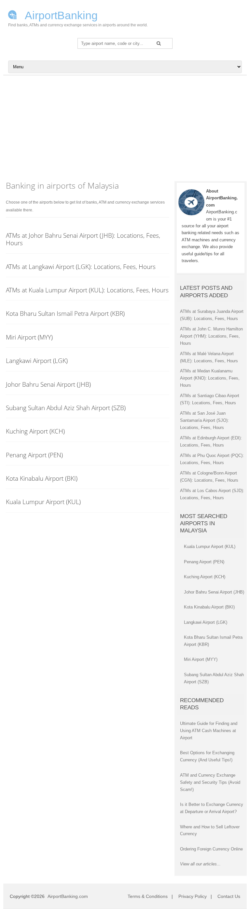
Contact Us (228, 896)
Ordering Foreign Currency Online (211, 849)
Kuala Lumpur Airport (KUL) (43, 501)
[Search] (158, 43)
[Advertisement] (125, 124)
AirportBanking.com (68, 896)
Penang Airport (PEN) (34, 454)
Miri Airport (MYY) (29, 337)
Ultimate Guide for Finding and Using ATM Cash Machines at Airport (208, 730)
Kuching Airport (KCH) (35, 431)
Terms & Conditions (148, 896)
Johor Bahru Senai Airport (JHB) (48, 384)
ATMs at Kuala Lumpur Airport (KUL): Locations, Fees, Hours (87, 290)
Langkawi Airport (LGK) (37, 360)
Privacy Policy (192, 896)
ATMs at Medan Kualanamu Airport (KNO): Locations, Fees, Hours (210, 378)
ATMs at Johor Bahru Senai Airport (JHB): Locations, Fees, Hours (83, 239)
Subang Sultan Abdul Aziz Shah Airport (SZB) (66, 407)
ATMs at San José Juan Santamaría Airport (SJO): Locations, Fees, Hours (204, 420)
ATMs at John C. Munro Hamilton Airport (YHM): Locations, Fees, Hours (211, 336)
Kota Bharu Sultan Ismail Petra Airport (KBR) (65, 313)
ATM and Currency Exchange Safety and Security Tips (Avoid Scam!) (210, 782)
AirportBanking (60, 14)
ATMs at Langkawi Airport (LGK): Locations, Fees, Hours (81, 266)
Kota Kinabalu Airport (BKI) (41, 478)
